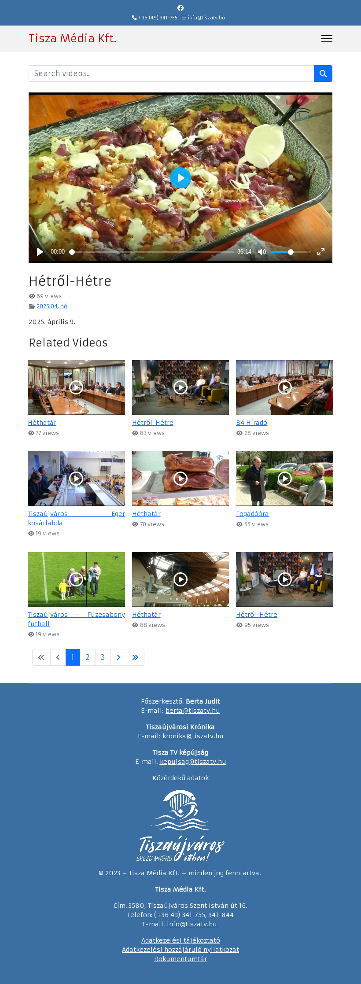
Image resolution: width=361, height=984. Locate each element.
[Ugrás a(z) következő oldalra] (118, 657)
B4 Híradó (251, 423)
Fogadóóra (252, 514)
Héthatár (42, 423)
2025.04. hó (52, 306)
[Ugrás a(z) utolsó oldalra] (135, 657)
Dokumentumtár (180, 959)
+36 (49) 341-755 (157, 18)
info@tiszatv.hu (206, 18)
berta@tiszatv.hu (193, 711)
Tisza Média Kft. (72, 38)
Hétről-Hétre (152, 423)
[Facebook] (180, 8)
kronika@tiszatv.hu (193, 736)
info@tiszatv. (188, 924)
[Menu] (326, 39)
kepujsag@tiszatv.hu (193, 762)
